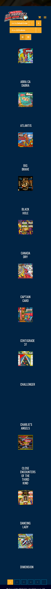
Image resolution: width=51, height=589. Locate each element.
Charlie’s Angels (26, 426)
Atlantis (26, 125)
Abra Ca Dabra (25, 83)
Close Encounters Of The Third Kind (28, 475)
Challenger (27, 384)
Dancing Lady (25, 525)
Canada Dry (25, 255)
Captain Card (25, 298)
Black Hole (25, 211)
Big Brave (25, 167)
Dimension (26, 566)
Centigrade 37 (27, 342)
